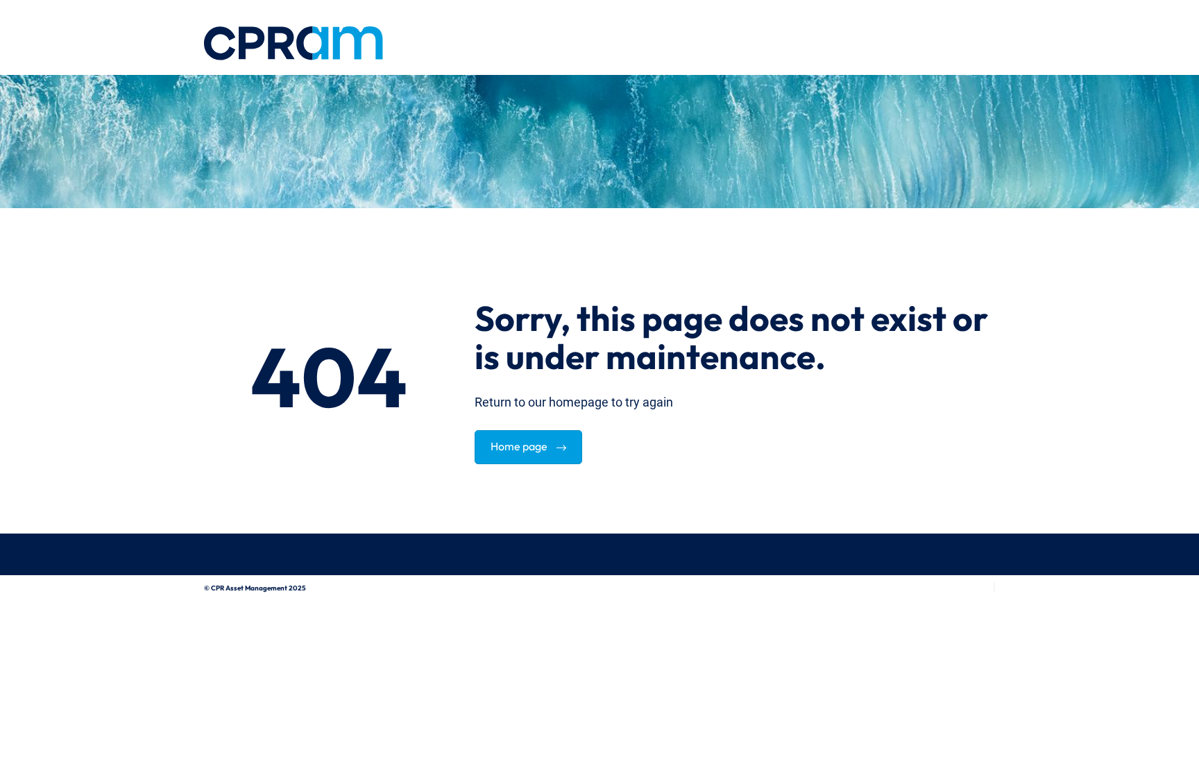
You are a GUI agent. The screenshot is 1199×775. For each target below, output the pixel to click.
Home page (520, 444)
